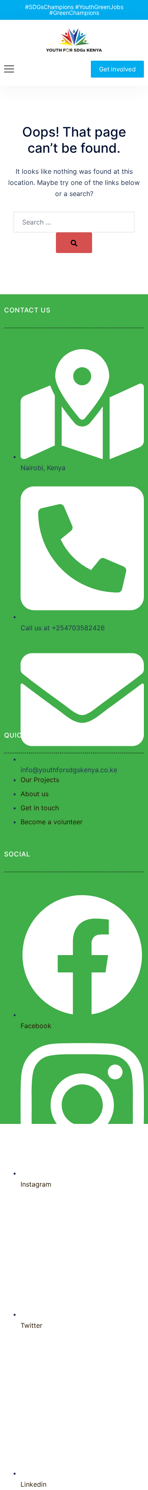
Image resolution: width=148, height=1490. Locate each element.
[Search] (74, 242)
